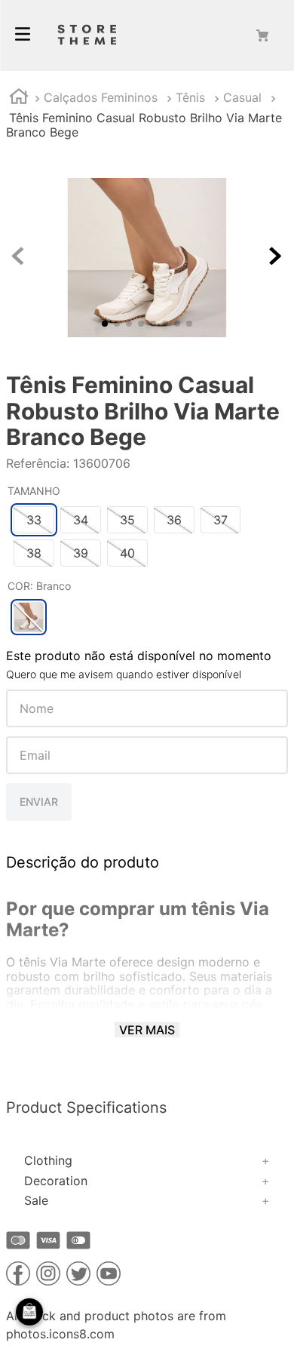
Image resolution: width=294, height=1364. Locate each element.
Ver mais (147, 1029)
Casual (242, 97)
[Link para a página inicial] (19, 98)
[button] (34, 519)
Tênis (190, 97)
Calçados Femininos (101, 97)
